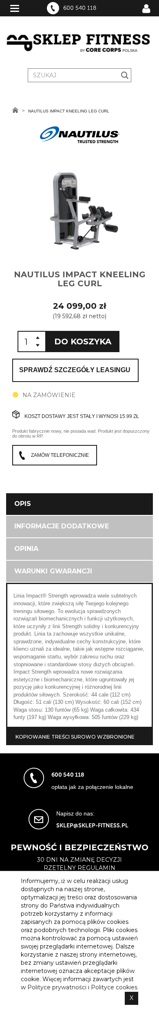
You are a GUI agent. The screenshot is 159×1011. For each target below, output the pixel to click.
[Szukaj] (125, 75)
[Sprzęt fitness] (79, 43)
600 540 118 (79, 8)
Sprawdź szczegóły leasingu (74, 369)
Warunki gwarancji (53, 571)
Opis (22, 504)
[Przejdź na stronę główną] (15, 110)
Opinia (26, 549)
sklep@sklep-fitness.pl (92, 825)
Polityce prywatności (56, 987)
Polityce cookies (114, 987)
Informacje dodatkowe (61, 526)
